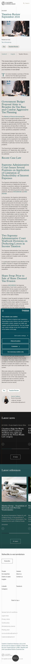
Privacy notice (6, 619)
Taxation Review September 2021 (24, 54)
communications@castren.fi (9, 633)
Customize (14, 346)
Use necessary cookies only (16, 351)
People (4, 571)
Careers (18, 571)
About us (18, 574)
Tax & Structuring (6, 42)
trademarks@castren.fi (8, 637)
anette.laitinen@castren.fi (18, 402)
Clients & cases (6, 576)
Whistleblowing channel (8, 626)
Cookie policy (6, 623)
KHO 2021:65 (12, 285)
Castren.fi (4, 54)
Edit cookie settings (20, 335)
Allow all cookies (15, 341)
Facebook (19, 586)
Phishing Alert (6, 630)
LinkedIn (4, 586)
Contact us (19, 576)
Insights (13, 54)
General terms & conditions (9, 612)
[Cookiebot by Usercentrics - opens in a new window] (22, 311)
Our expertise (6, 574)
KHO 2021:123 (17, 192)
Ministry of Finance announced (13, 116)
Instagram (4, 589)
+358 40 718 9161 (16, 400)
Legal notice (5, 616)
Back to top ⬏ (15, 600)
